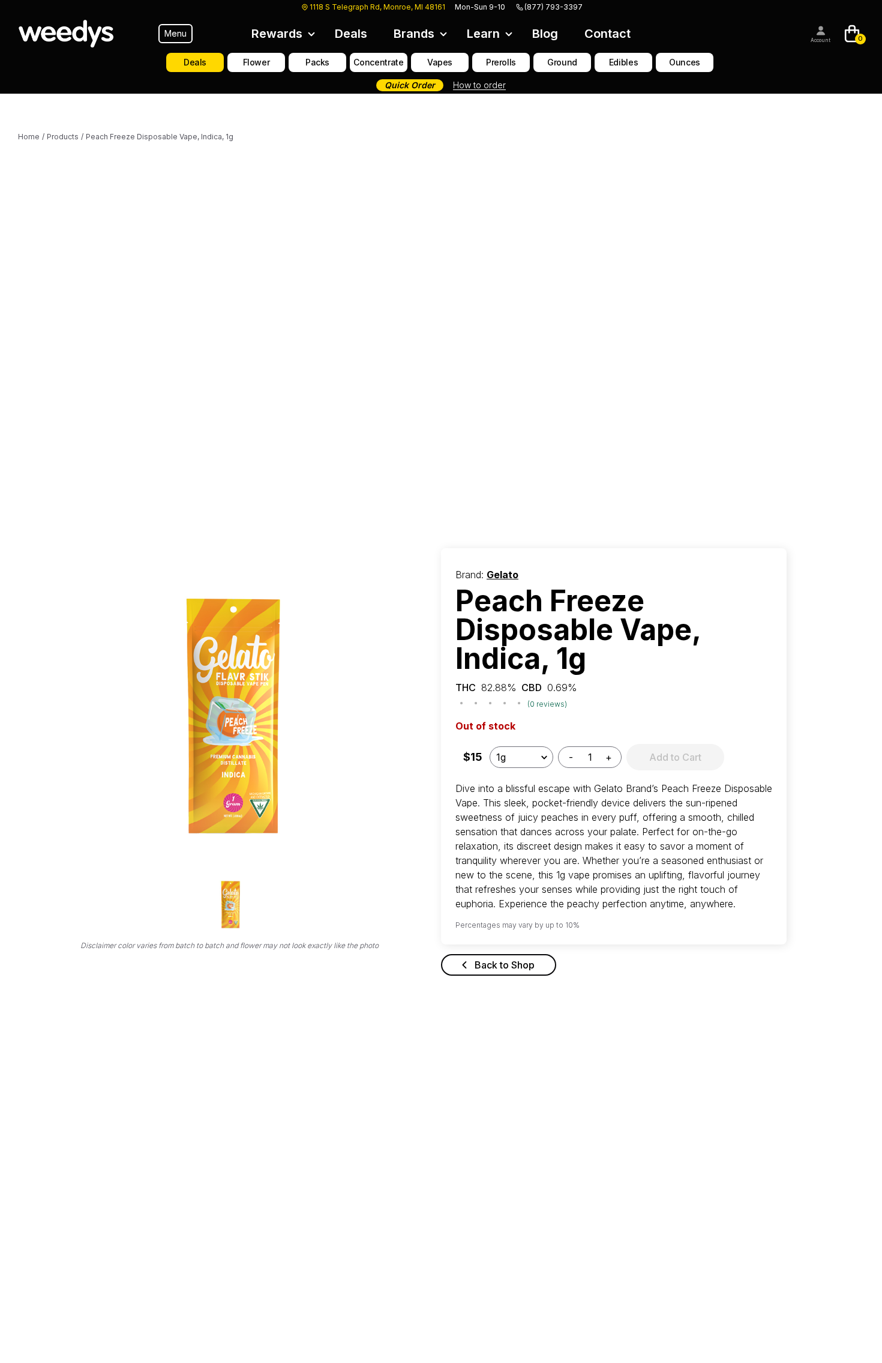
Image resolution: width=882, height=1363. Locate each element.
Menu (175, 33)
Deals (351, 33)
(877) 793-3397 (553, 6)
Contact (607, 33)
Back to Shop (505, 965)
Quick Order (410, 85)
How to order (479, 85)
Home (29, 136)
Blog (545, 33)
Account (820, 40)
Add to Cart (675, 757)
